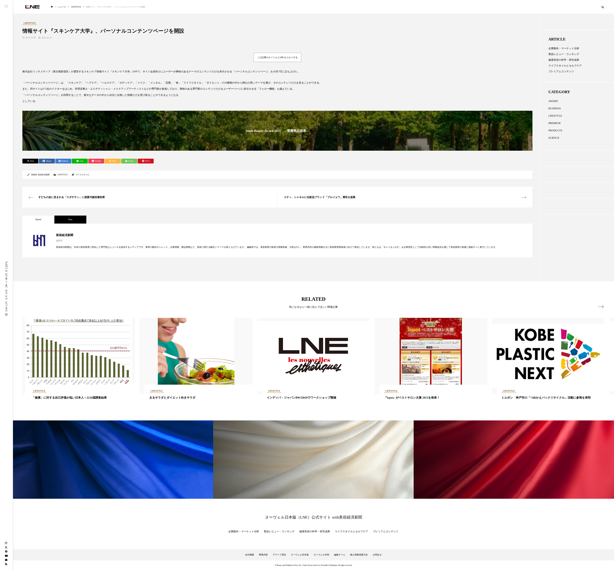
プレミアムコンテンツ (561, 71)
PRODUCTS (555, 130)
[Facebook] (6, 551)
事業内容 (263, 555)
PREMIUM (554, 123)
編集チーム (339, 555)
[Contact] (6, 559)
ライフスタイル (82, 175)
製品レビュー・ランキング (563, 54)
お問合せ (377, 555)
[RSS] (6, 564)
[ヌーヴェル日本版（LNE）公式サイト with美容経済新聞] (32, 7)
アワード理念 (279, 555)
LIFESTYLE (62, 175)
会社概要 (249, 555)
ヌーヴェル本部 (321, 555)
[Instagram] (6, 543)
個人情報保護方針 (359, 555)
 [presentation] (601, 306)
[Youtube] (6, 555)
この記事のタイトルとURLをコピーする (277, 57)
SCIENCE (553, 137)
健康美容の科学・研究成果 (563, 59)
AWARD (553, 101)
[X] (6, 547)
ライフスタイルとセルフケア (565, 65)
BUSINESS (554, 108)
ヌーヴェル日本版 (300, 555)
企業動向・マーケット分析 (563, 48)
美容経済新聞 (43, 175)
